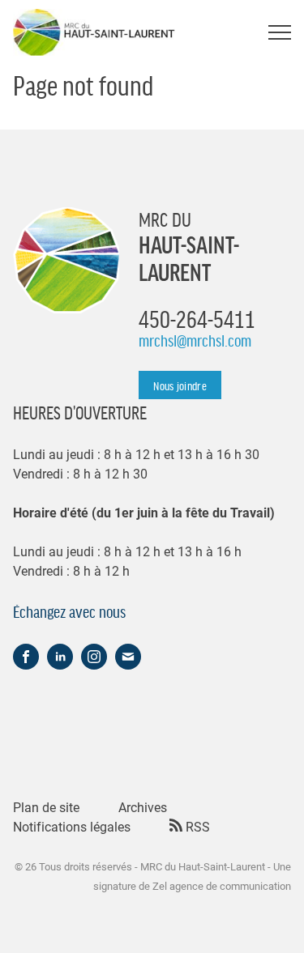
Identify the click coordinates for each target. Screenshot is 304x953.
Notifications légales (72, 826)
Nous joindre (180, 385)
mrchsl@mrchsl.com (195, 340)
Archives (142, 806)
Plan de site (46, 806)
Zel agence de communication (221, 886)
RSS (196, 826)
